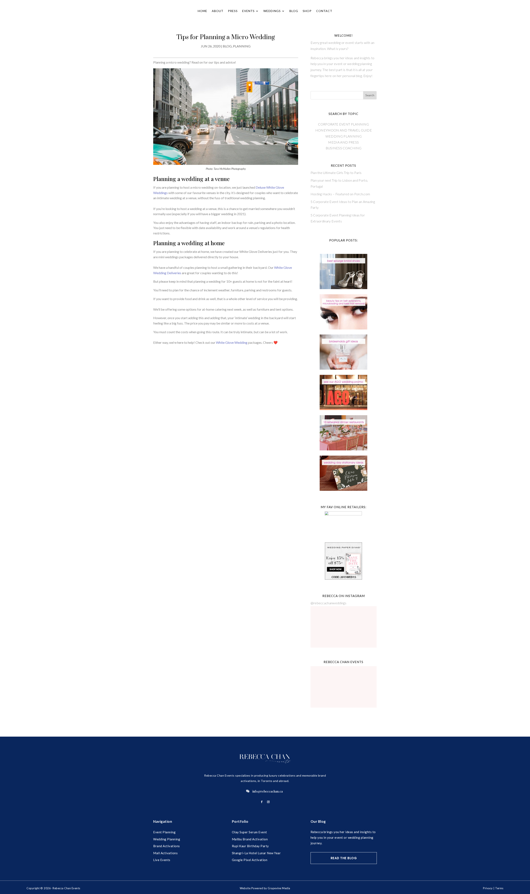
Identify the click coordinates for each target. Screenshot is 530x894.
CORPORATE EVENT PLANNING (343, 124)
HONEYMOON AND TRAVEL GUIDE (343, 130)
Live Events (161, 860)
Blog (293, 11)
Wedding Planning (166, 839)
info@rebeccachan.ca (267, 791)
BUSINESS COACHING (343, 148)
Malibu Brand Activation (250, 839)
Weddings (272, 11)
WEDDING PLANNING (343, 136)
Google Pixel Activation (249, 860)
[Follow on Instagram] (268, 801)
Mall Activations (165, 853)
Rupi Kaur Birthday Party (250, 846)
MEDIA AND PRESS (343, 142)
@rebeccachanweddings (328, 603)
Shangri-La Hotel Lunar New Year (256, 853)
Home (202, 11)
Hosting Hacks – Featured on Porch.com (340, 194)
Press (233, 11)
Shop (307, 11)
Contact (324, 11)
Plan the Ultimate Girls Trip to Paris (336, 173)
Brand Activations (166, 846)
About (217, 11)
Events (248, 11)
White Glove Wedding (231, 342)
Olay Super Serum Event (249, 832)
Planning (242, 46)
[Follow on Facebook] (261, 801)
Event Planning (164, 832)
